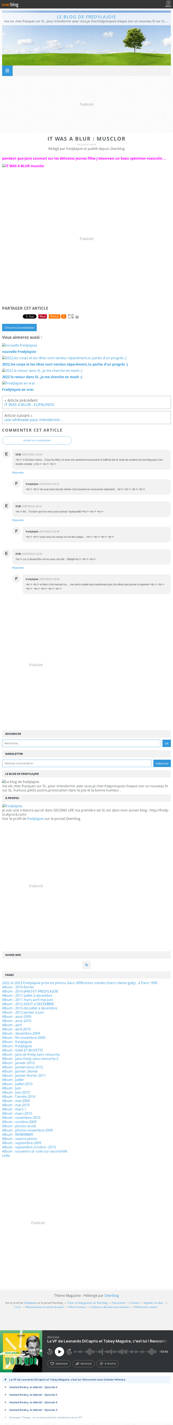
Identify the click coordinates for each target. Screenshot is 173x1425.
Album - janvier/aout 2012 (22, 1067)
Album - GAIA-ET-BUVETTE (22, 1050)
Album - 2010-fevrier (18, 987)
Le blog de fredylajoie (86, 17)
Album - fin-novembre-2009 (23, 1037)
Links (6, 1155)
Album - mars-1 (14, 1109)
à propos (110, 1363)
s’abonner (61, 1363)
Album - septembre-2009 (21, 1143)
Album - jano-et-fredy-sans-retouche (31, 1054)
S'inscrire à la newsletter (19, 328)
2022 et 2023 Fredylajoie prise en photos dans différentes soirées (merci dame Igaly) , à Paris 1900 (79, 983)
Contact (134, 1303)
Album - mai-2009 (16, 1100)
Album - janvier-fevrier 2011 (24, 1075)
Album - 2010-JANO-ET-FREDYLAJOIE (30, 991)
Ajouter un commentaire (37, 440)
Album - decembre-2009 (21, 1033)
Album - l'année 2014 (18, 1096)
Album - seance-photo (19, 1138)
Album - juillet (13, 1079)
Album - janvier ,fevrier (20, 1071)
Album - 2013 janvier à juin (23, 1012)
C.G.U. (18, 1307)
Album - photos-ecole (19, 1126)
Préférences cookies (146, 1307)
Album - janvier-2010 (18, 1063)
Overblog (111, 1295)
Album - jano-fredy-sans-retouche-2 (30, 1058)
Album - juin (11, 1088)
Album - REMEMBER (17, 1134)
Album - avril (12, 1025)
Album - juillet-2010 (17, 1084)
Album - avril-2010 (16, 1029)
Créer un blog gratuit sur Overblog (87, 1303)
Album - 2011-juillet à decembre (27, 995)
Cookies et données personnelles (110, 1307)
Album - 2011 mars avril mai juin (27, 999)
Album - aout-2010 (16, 1020)
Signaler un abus (154, 1303)
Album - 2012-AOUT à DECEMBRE (28, 1004)
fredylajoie (35, 818)
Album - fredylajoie (17, 1041)
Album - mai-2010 (16, 1105)
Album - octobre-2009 (19, 1121)
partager (86, 1363)
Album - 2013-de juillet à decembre (29, 1008)
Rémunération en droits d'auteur (45, 1307)
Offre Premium (77, 1307)
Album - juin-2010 (16, 1092)
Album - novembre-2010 (21, 1117)
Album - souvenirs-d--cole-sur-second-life (34, 1151)
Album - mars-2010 (17, 1113)
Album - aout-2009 (16, 1016)
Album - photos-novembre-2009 (27, 1130)
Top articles (119, 1303)
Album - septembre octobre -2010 (29, 1147)
